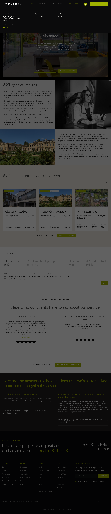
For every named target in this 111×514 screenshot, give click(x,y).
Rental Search (6, 474)
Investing (4, 470)
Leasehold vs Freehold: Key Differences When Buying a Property (11, 18)
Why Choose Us (62, 470)
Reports (22, 481)
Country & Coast (44, 470)
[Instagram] (105, 449)
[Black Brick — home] (12, 4)
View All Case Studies (45, 235)
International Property (45, 491)
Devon (41, 477)
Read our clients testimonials (68, 364)
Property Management (9, 481)
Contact (59, 488)
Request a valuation (67, 70)
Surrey (41, 488)
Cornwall (41, 474)
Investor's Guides (40, 17)
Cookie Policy (91, 501)
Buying (4, 467)
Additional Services (8, 484)
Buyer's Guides (39, 14)
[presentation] (3, 337)
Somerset (41, 484)
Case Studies (24, 474)
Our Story (60, 477)
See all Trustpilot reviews (41, 364)
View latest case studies (45, 70)
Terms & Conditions (81, 501)
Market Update (25, 467)
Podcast (22, 484)
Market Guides (62, 14)
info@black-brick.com (99, 481)
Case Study (26, 338)
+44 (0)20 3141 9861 (83, 481)
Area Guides (61, 17)
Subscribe (103, 475)
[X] (101, 449)
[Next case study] (106, 183)
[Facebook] (98, 449)
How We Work (61, 474)
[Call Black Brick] (85, 4)
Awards (59, 481)
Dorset (41, 481)
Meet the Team (61, 467)
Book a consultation (66, 235)
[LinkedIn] (108, 449)
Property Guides (25, 477)
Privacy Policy (71, 501)
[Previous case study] (102, 183)
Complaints (106, 501)
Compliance (99, 501)
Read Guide (6, 27)
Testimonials (60, 484)
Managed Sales (7, 477)
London (41, 467)
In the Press (23, 470)
